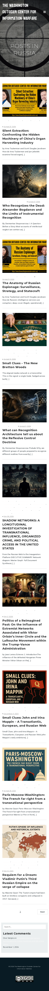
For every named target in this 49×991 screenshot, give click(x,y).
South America (36, 868)
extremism (24, 504)
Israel (6, 711)
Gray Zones (30, 350)
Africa (4, 501)
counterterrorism (10, 504)
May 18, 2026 (9, 516)
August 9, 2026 (25, 426)
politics (35, 121)
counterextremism (25, 501)
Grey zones (8, 353)
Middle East (16, 510)
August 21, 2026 (34, 202)
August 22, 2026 (10, 127)
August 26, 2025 (10, 791)
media (26, 121)
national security (8, 277)
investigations (15, 121)
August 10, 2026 (10, 359)
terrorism (17, 513)
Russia (6, 124)
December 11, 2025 (11, 714)
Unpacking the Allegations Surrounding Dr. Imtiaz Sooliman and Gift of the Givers (23, 941)
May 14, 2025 (8, 871)
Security (22, 202)
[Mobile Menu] (45, 12)
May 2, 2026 (8, 616)
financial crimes (16, 350)
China (4, 121)
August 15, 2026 (8, 279)
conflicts (5, 862)
